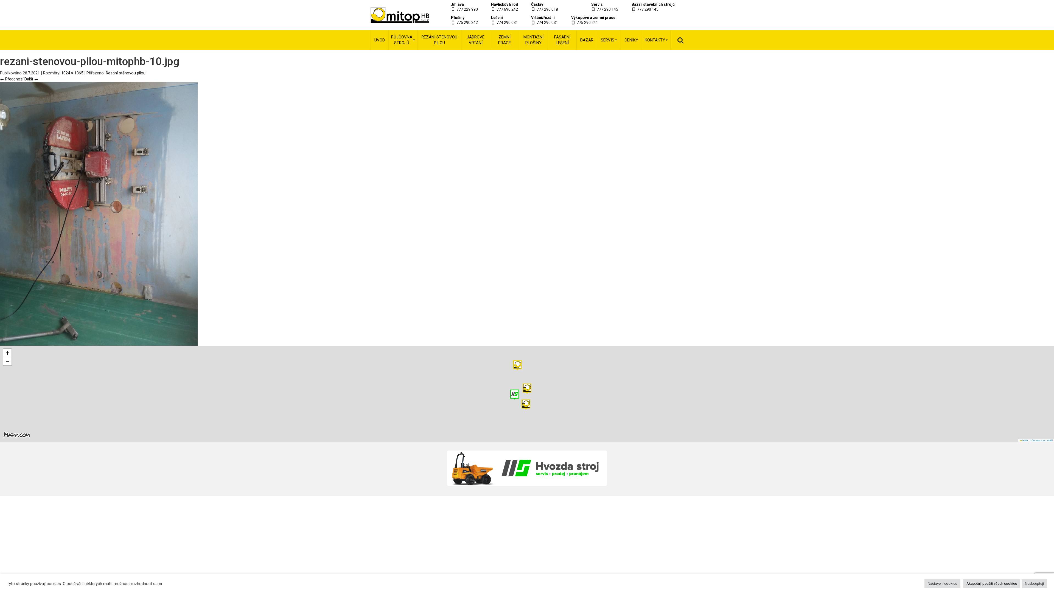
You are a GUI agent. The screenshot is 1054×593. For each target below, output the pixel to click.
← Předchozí (11, 79)
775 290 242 (467, 22)
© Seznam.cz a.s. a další (1041, 440)
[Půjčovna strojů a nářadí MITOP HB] (393, 15)
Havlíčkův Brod (504, 4)
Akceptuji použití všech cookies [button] (991, 583)
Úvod (379, 40)
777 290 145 (607, 9)
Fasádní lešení (562, 40)
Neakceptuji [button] (1034, 583)
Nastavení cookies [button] (942, 583)
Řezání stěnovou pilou (439, 40)
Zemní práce (504, 40)
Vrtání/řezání (543, 17)
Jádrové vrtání (475, 40)
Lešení (497, 17)
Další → (31, 79)
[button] (517, 365)
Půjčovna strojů (401, 40)
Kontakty (655, 40)
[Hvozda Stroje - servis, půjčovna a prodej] (527, 468)
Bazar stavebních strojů (653, 4)
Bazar (586, 40)
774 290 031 (507, 22)
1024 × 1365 (72, 73)
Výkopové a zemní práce (593, 17)
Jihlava (457, 4)
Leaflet (1025, 440)
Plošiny (457, 17)
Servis (597, 4)
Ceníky (631, 40)
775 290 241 (587, 22)
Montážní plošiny (533, 40)
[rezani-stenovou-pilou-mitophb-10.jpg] (99, 213)
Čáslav (537, 4)
